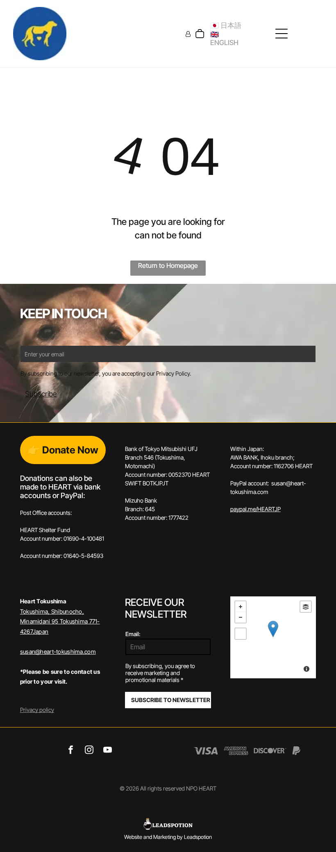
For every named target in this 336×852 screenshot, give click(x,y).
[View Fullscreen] (240, 633)
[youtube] (107, 750)
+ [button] (240, 606)
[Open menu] (281, 33)
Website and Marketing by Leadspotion (168, 837)
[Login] (188, 33)
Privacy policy (37, 709)
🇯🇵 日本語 (225, 25)
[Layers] (305, 606)
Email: (133, 633)
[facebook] (70, 750)
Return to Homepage (168, 265)
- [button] (240, 617)
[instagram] (89, 750)
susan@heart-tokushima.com (58, 651)
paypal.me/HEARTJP (255, 508)
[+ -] (273, 637)
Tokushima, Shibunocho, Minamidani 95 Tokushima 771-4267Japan (60, 621)
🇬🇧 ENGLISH (224, 38)
